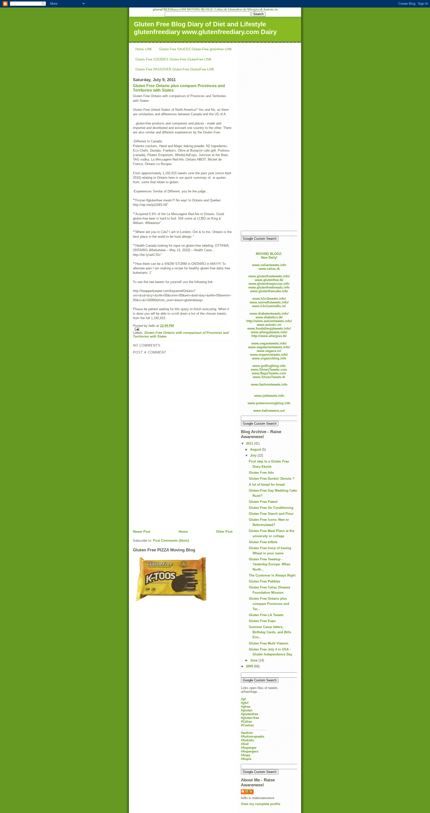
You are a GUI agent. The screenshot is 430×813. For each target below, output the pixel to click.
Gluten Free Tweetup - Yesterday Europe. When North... (269, 564)
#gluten (246, 710)
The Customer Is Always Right (272, 575)
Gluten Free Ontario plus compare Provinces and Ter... (269, 604)
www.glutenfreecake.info (269, 291)
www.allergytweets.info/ (269, 332)
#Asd (245, 744)
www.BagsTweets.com (269, 373)
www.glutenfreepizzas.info (269, 284)
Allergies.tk (255, 9)
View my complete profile (260, 804)
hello (250, 791)
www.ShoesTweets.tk (269, 377)
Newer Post (141, 531)
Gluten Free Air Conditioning (271, 508)
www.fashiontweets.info (269, 384)
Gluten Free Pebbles (264, 581)
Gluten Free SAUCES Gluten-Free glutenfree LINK (195, 49)
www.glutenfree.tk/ (269, 280)
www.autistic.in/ (269, 325)
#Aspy (245, 755)
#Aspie (246, 759)
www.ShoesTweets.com (269, 369)
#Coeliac (247, 725)
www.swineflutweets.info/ (269, 302)
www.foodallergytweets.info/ (269, 328)
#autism (247, 733)
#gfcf (244, 703)
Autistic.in (270, 9)
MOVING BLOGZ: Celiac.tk (207, 9)
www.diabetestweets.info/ (269, 313)
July (254, 455)
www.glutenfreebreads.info (269, 287)
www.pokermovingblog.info (269, 403)
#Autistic (247, 740)
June (254, 660)
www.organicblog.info (269, 358)
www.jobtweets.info (269, 396)
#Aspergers (249, 751)
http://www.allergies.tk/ (269, 336)
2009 (250, 666)
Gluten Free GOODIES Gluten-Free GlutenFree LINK (173, 59)
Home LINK (143, 49)
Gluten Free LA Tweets (266, 615)
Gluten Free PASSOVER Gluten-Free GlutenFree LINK (174, 69)
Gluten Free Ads (261, 472)
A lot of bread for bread (267, 484)
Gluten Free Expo (262, 621)
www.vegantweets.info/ (269, 343)
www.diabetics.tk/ (269, 317)
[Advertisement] (170, 495)
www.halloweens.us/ (269, 410)
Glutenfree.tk (237, 9)
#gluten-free (250, 718)
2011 (250, 443)
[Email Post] (182, 329)
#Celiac (246, 721)
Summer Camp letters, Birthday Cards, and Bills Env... (270, 632)
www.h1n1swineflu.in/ (269, 306)
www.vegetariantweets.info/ (269, 347)
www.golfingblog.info (269, 366)
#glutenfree (249, 714)
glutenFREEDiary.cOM (170, 9)
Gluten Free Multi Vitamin (268, 643)
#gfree (245, 706)
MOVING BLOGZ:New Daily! (269, 255)
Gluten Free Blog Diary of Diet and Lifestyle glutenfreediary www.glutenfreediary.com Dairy (205, 28)
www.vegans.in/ (269, 351)
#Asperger (249, 748)
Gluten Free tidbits (263, 542)
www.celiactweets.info (269, 265)
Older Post (224, 531)
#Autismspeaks (252, 736)
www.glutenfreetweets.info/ (269, 276)
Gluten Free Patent (263, 502)
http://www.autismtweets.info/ (269, 321)
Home (183, 531)
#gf (243, 699)
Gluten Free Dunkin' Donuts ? (271, 478)
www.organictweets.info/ (269, 354)
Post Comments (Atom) (171, 540)
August (256, 449)
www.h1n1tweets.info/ (269, 298)
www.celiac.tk (269, 269)
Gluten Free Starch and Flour (271, 514)
